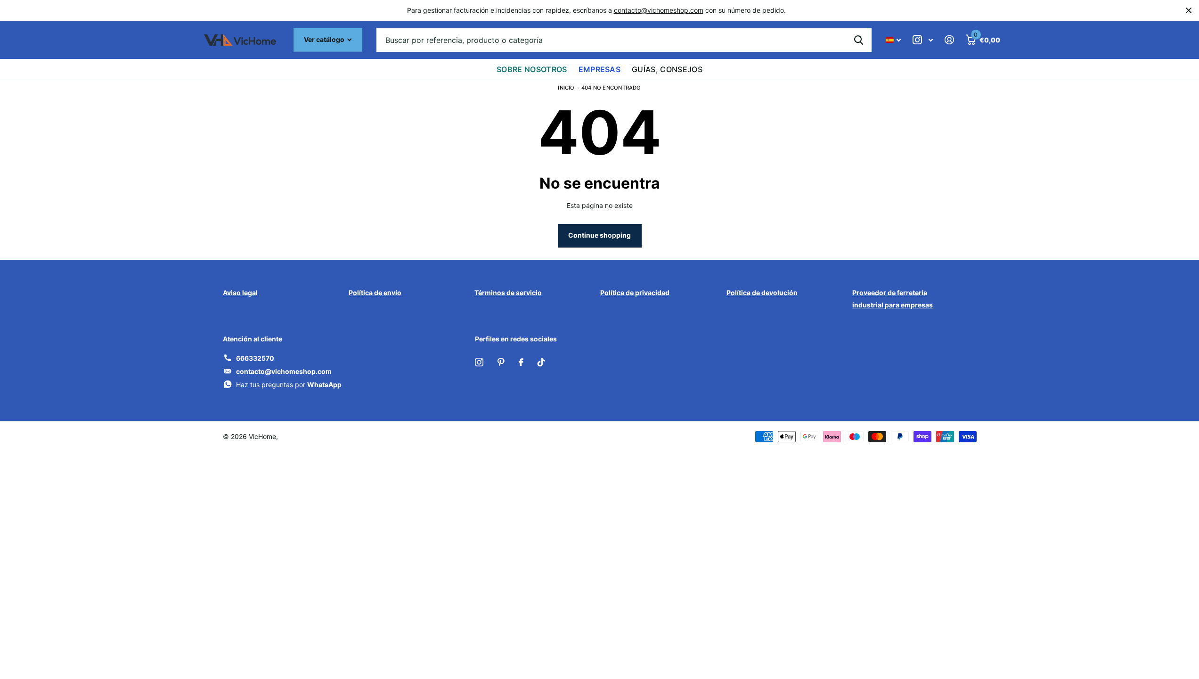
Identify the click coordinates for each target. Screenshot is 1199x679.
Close (1188, 10)
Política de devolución (762, 293)
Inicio (566, 87)
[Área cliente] (949, 39)
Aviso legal (240, 293)
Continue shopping (599, 235)
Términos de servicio (508, 293)
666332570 (255, 358)
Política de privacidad (634, 293)
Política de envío (375, 293)
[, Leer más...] (923, 39)
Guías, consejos (667, 69)
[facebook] (521, 362)
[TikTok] (541, 362)
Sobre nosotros (532, 69)
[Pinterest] (501, 362)
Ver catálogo (325, 39)
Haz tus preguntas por (289, 385)
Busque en (859, 40)
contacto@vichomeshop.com (658, 10)
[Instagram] (479, 362)
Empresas (600, 69)
